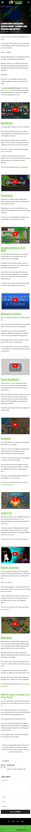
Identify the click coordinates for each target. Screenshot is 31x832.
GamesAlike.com (20, 830)
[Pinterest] (18, 821)
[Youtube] (22, 821)
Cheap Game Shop (6, 827)
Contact (28, 827)
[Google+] (13, 821)
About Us (22, 827)
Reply (8, 771)
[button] (28, 2)
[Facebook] (8, 821)
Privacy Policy (15, 827)
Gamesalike (5, 31)
